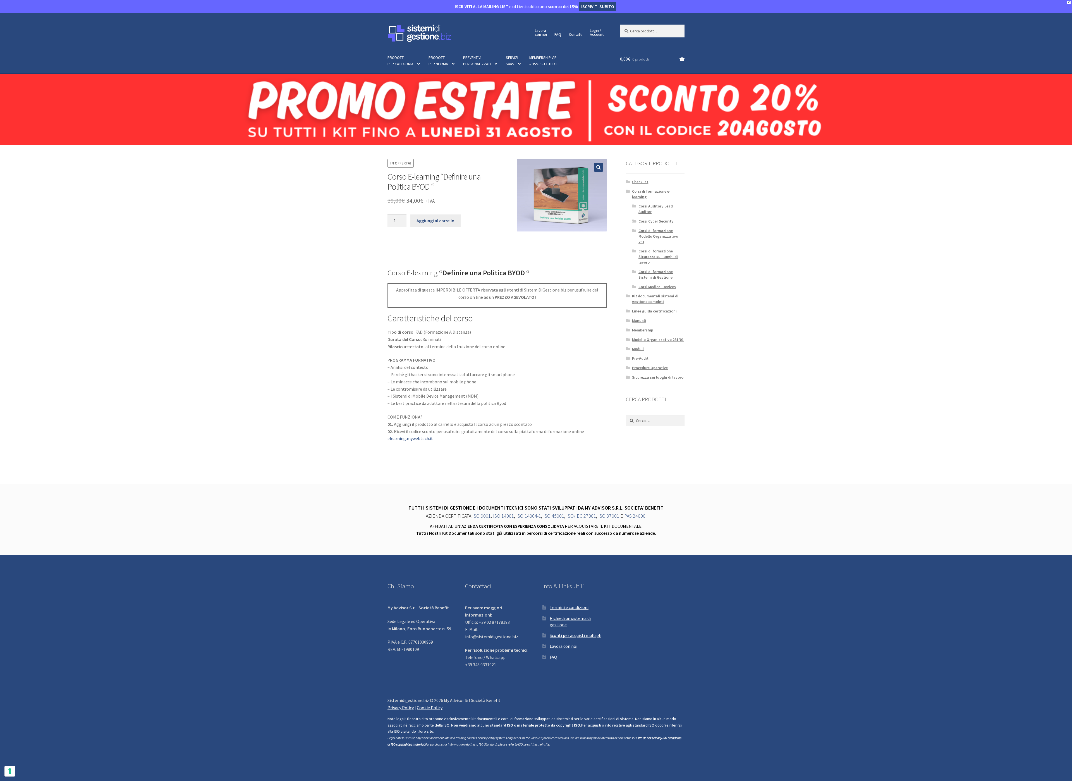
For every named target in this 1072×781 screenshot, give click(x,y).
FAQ (557, 34)
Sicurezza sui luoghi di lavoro (657, 377)
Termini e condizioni (569, 607)
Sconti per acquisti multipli (575, 635)
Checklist (640, 181)
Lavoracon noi (541, 32)
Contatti (575, 34)
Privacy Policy (400, 707)
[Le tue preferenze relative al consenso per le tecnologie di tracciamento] (9, 771)
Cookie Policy (429, 707)
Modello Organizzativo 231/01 (658, 339)
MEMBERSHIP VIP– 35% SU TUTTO (543, 60)
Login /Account (597, 32)
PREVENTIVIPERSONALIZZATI (477, 60)
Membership (642, 330)
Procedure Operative (650, 367)
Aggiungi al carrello (435, 220)
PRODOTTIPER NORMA (438, 60)
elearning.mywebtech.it (410, 438)
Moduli (638, 348)
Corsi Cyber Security (655, 221)
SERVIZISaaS (512, 60)
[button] (598, 167)
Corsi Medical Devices (657, 286)
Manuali (639, 320)
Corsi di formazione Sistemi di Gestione (655, 274)
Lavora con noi (563, 646)
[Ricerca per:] (655, 420)
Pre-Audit (640, 358)
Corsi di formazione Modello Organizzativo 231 (658, 236)
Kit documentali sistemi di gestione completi (655, 298)
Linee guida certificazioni (654, 311)
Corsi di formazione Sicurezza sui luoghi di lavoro (658, 257)
